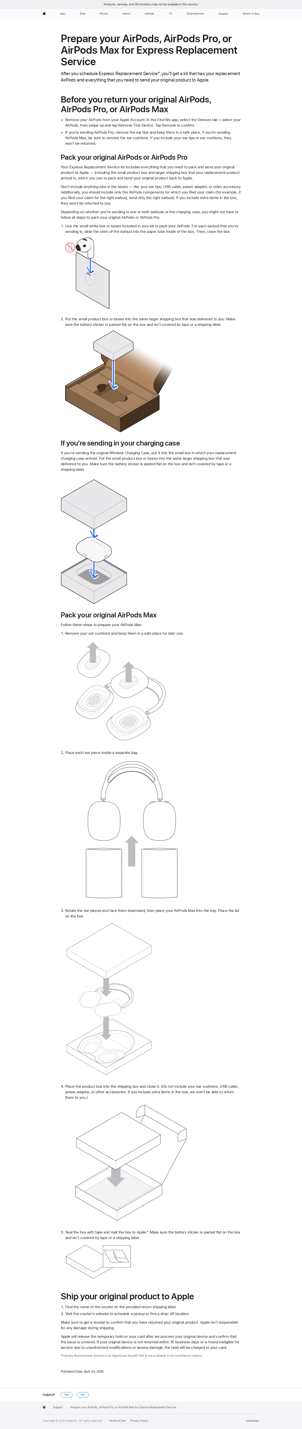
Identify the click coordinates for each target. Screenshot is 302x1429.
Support (58, 1407)
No (82, 1394)
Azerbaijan (252, 1420)
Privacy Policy (139, 1420)
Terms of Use (117, 1420)
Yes (66, 1394)
